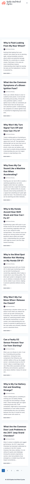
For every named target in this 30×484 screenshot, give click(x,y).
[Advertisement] (15, 21)
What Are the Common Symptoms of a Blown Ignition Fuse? (14, 85)
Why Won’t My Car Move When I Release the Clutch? (14, 300)
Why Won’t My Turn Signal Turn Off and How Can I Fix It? (13, 128)
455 (17, 470)
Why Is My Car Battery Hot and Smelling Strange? (14, 387)
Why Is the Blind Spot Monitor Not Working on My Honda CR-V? (14, 257)
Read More (7, 73)
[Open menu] (27, 3)
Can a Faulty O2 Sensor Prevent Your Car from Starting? (13, 342)
